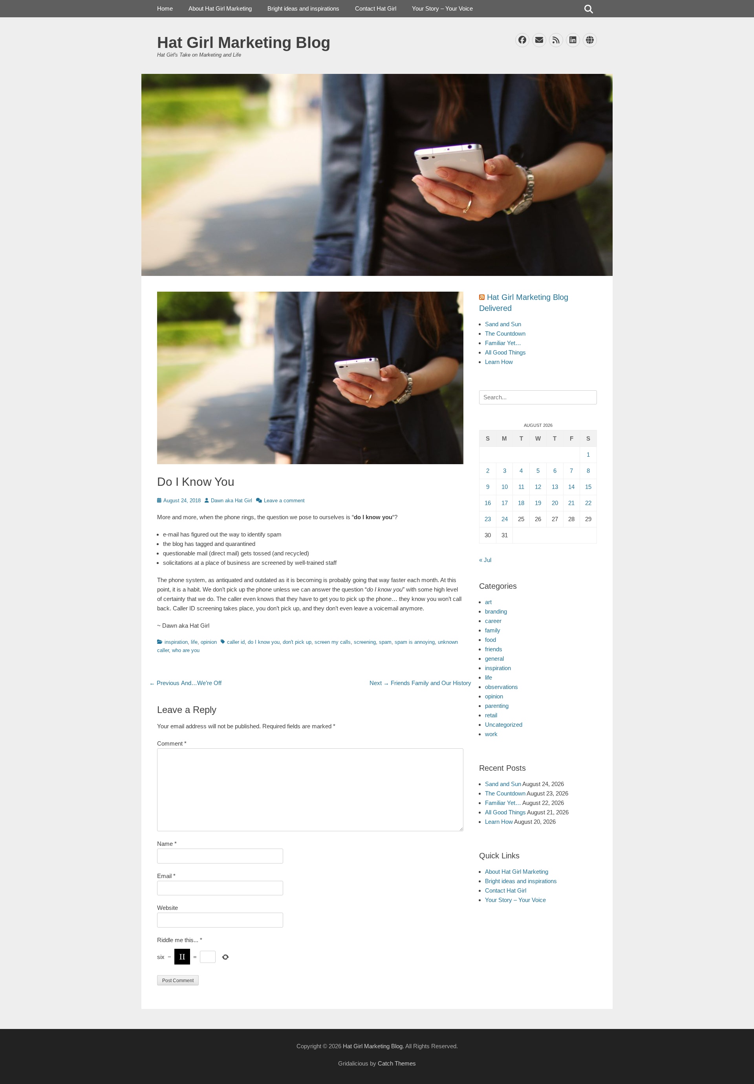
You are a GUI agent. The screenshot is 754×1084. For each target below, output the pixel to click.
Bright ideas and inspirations (303, 8)
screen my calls (333, 642)
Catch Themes (397, 1063)
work (491, 734)
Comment (172, 743)
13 (555, 486)
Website (167, 907)
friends (493, 649)
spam (385, 642)
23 (488, 519)
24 (504, 519)
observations (501, 686)
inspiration (176, 642)
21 (571, 503)
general (494, 658)
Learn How (499, 361)
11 (521, 486)
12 (538, 486)
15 (588, 486)
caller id (236, 642)
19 (538, 503)
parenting (497, 705)
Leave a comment (284, 500)
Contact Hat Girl (375, 8)
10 (504, 486)
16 (488, 503)
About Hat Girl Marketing (220, 8)
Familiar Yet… (503, 343)
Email (166, 876)
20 (555, 503)
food (490, 639)
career (493, 620)
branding (496, 611)
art (488, 602)
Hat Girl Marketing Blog (243, 42)
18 (521, 503)
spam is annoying (415, 642)
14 (571, 486)
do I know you (264, 642)
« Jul (485, 560)
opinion (209, 642)
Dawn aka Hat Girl (231, 500)
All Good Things (505, 352)
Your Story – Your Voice (442, 8)
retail (491, 715)
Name (167, 843)
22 (588, 503)
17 (504, 503)
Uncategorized (503, 724)
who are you (185, 650)
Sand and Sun (503, 324)
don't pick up (297, 642)
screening (365, 642)
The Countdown (505, 333)
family (492, 630)
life (194, 642)
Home (165, 8)
